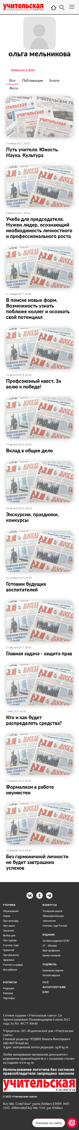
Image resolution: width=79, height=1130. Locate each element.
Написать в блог (23, 70)
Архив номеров (51, 955)
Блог (46, 992)
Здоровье (8, 960)
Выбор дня (9, 935)
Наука (6, 916)
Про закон (9, 925)
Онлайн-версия (51, 975)
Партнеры (9, 998)
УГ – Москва (50, 945)
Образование (10, 911)
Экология (8, 930)
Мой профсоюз (51, 950)
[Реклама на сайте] (72, 1123)
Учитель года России (55, 925)
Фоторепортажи (54, 987)
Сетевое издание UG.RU (56, 940)
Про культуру (10, 920)
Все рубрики (10, 969)
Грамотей (8, 950)
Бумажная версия (53, 970)
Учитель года (11, 945)
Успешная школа (52, 911)
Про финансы (11, 955)
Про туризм (10, 940)
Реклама (8, 993)
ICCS (45, 982)
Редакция (8, 988)
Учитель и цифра (13, 964)
